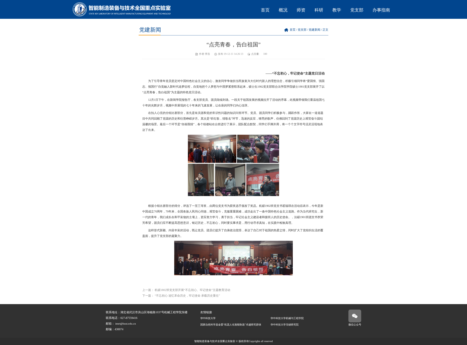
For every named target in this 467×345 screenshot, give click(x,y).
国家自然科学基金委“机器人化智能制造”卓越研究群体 (230, 324)
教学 (336, 10)
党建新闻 (314, 29)
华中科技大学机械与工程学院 (287, 318)
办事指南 (381, 10)
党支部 (356, 10)
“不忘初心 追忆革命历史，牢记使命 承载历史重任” (187, 295)
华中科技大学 (208, 318)
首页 (265, 10)
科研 (318, 10)
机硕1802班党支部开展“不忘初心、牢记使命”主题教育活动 (192, 290)
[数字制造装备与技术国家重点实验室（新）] (122, 15)
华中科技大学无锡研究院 (285, 324)
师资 (301, 10)
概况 (283, 10)
